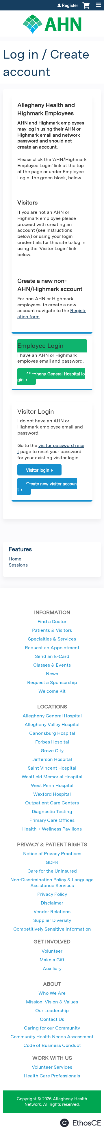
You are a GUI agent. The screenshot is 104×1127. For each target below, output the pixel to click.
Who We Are (52, 993)
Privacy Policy (52, 894)
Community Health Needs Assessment (52, 1036)
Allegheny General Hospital (52, 716)
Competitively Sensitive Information (52, 929)
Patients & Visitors (52, 630)
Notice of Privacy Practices (52, 853)
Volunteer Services (52, 1067)
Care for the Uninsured (52, 871)
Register (70, 5)
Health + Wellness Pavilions (52, 829)
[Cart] (86, 8)
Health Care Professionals (52, 1076)
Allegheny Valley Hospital (52, 724)
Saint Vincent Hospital (52, 768)
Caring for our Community (52, 1028)
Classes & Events (52, 665)
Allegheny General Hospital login (51, 376)
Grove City (52, 750)
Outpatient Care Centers (52, 803)
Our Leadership (52, 1010)
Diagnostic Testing (52, 811)
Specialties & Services (52, 639)
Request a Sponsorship (52, 682)
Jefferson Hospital (52, 759)
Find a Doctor (52, 621)
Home (15, 559)
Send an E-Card (52, 656)
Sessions (18, 565)
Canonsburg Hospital (52, 733)
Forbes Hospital (52, 742)
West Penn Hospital (52, 785)
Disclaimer (52, 903)
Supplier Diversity (52, 920)
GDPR (52, 862)
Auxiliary (52, 968)
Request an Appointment (52, 647)
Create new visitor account (47, 486)
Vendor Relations (52, 911)
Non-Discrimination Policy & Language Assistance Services (52, 882)
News (52, 673)
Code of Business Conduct (52, 1045)
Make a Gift (52, 960)
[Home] (52, 22)
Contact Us (52, 1019)
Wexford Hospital (52, 794)
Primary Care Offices (52, 820)
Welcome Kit (52, 691)
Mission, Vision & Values (52, 1002)
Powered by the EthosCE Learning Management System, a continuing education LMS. (80, 1123)
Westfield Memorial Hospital (52, 776)
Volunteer (52, 951)
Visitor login (37, 470)
